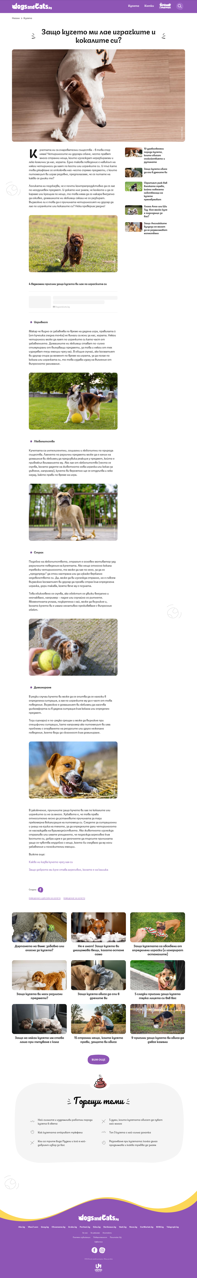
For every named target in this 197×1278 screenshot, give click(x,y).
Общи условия (108, 1259)
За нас (85, 1232)
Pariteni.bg (85, 1226)
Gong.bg (45, 1226)
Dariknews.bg (109, 1226)
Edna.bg (97, 1226)
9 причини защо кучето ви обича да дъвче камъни (157, 1039)
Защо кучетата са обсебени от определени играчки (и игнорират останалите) (157, 949)
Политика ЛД (115, 1237)
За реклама (95, 1232)
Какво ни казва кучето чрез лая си (51, 862)
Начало (16, 18)
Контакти (107, 1232)
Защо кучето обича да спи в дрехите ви (155, 170)
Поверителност (100, 1237)
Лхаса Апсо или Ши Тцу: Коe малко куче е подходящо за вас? (155, 211)
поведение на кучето (74, 898)
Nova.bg (133, 1226)
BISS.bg (160, 1226)
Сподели (33, 889)
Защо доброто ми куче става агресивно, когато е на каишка (68, 869)
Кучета (133, 5)
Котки (149, 5)
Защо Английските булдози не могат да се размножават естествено (155, 228)
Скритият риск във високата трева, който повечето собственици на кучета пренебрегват (155, 191)
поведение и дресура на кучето (45, 898)
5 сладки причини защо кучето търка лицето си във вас (158, 995)
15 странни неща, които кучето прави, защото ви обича (98, 1039)
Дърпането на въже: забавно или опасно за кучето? (39, 947)
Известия (98, 1241)
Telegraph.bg (173, 1226)
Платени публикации (81, 1237)
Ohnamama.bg (58, 1226)
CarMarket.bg (146, 1226)
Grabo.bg (72, 1226)
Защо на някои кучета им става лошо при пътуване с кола (39, 1039)
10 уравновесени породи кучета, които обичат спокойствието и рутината (154, 155)
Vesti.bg (122, 1226)
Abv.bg (21, 1226)
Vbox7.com (33, 1226)
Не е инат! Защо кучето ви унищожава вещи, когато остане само (98, 949)
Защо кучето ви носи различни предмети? (39, 995)
